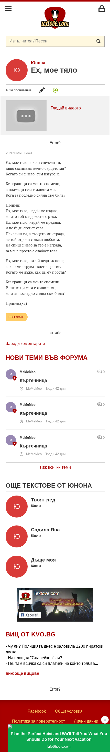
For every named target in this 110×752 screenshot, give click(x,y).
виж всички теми (55, 467)
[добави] (55, 90)
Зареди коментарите (25, 343)
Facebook (37, 711)
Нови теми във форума (46, 357)
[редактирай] (42, 90)
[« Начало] (55, 17)
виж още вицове (22, 673)
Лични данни (86, 721)
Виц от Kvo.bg (31, 634)
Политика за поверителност (38, 721)
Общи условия (69, 711)
